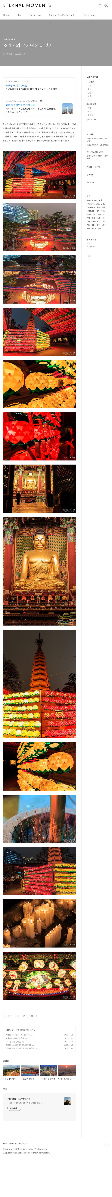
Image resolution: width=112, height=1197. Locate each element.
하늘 (88, 225)
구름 (88, 228)
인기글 (97, 166)
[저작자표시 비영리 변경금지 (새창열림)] (33, 1016)
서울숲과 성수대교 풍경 (15, 1038)
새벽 (98, 225)
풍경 (89, 89)
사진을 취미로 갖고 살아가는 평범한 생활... (24, 1102)
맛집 (89, 111)
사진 (103, 207)
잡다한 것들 (91, 104)
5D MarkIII (91, 211)
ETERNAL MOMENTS (18, 1099)
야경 (17, 1030)
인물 (89, 92)
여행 (89, 96)
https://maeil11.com (15, 81)
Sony (89, 200)
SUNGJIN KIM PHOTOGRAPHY (15, 1144)
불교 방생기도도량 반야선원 (20, 105)
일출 (102, 203)
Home (6, 15)
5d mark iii (91, 207)
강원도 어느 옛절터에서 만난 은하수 (20, 1048)
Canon (94, 200)
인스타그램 (89, 256)
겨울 (99, 214)
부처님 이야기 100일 (16, 85)
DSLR (94, 228)
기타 (89, 99)
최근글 (89, 166)
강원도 (89, 214)
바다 (94, 214)
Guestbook (35, 15)
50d (104, 214)
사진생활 (9, 1030)
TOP (106, 1145)
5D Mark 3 (96, 221)
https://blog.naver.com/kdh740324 (22, 101)
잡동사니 (91, 115)
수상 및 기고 (92, 119)
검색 (100, 5)
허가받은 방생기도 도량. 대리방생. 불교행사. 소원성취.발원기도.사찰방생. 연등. (31, 110)
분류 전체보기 (92, 77)
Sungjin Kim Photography (62, 15)
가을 (100, 200)
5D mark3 (90, 203)
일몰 (103, 221)
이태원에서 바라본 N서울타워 (17, 1034)
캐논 (93, 225)
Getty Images (90, 15)
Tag (19, 15)
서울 (103, 218)
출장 (103, 225)
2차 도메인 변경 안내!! (95, 151)
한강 (99, 228)
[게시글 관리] (14, 1016)
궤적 (93, 218)
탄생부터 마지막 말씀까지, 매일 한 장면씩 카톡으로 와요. (32, 89)
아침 (102, 211)
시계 (89, 108)
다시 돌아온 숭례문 (13, 1041)
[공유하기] (11, 1016)
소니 (88, 221)
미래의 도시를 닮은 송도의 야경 (18, 1045)
